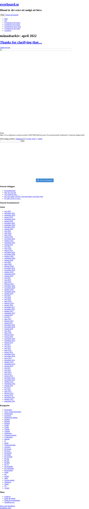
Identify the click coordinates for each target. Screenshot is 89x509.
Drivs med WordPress (7, 506)
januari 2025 (8, 217)
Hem (6, 19)
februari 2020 (9, 266)
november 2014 (9, 356)
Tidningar (19, 139)
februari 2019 (9, 284)
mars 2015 (8, 350)
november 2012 (9, 380)
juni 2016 (7, 331)
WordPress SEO (5, 508)
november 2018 (9, 288)
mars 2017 (8, 319)
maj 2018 (7, 299)
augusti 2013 (8, 366)
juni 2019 (7, 280)
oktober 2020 (8, 256)
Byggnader (8, 410)
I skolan (7, 431)
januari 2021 (8, 250)
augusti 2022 (8, 229)
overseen (7, 447)
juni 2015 (7, 346)
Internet (7, 439)
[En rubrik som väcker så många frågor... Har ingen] (44, 154)
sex (5, 474)
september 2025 (9, 215)
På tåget (7, 463)
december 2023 (9, 223)
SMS (6, 478)
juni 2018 (7, 297)
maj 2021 (7, 246)
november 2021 (9, 239)
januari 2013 (8, 376)
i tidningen (8, 433)
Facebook (7, 416)
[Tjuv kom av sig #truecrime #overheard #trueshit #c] (44, 158)
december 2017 (9, 307)
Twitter (6, 488)
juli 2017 (7, 317)
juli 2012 (7, 387)
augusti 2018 (8, 293)
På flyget (7, 451)
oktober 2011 (8, 399)
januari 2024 (8, 221)
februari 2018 (9, 303)
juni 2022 (7, 231)
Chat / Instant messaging (12, 412)
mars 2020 (8, 264)
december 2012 (9, 378)
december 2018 (9, 286)
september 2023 (9, 225)
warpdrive (7, 30)
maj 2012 (7, 389)
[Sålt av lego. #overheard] (44, 147)
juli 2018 (7, 295)
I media (6, 429)
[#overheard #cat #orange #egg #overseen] (44, 176)
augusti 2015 (8, 342)
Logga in (7, 496)
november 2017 (9, 309)
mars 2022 (8, 235)
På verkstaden (9, 468)
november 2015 (9, 339)
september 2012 (9, 384)
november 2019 (9, 270)
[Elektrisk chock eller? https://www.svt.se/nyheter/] (44, 162)
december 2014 (9, 354)
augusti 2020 (8, 260)
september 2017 (9, 313)
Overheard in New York (12, 27)
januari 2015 (8, 352)
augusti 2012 (8, 386)
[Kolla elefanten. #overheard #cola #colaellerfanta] (44, 167)
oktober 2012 (8, 382)
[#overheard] (44, 144)
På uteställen (8, 466)
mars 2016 (8, 333)
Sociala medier (9, 480)
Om (5, 21)
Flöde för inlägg (9, 498)
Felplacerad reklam (10, 417)
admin (40, 139)
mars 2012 (8, 391)
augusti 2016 (8, 329)
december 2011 (9, 397)
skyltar (6, 476)
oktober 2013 (8, 362)
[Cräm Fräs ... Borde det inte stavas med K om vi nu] (44, 150)
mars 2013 (8, 374)
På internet (8, 453)
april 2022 (7, 233)
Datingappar (8, 414)
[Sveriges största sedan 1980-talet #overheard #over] (44, 173)
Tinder (6, 484)
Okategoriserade (10, 445)
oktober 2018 (8, 290)
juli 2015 (7, 344)
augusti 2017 (8, 315)
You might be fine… (11, 194)
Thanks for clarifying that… (21, 42)
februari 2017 (9, 321)
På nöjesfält (8, 457)
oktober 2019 (8, 272)
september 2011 (9, 401)
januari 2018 (8, 305)
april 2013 (7, 372)
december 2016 (9, 325)
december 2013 (9, 360)
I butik (6, 425)
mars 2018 (8, 301)
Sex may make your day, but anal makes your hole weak (23, 196)
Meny (2, 15)
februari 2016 (9, 335)
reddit (6, 472)
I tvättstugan (8, 437)
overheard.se (9, 4)
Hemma (7, 419)
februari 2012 (9, 393)
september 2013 (9, 364)
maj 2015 (7, 348)
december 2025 (9, 213)
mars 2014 (8, 358)
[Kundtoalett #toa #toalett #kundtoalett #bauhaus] (44, 170)
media (6, 443)
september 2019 (9, 274)
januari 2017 (8, 323)
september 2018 (9, 292)
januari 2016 (8, 337)
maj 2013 (7, 370)
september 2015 (9, 340)
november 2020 (9, 254)
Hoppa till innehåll (12, 15)
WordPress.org (9, 502)
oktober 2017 (8, 311)
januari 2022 (8, 237)
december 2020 (9, 252)
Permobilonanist (9, 191)
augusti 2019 (8, 276)
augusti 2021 (8, 245)
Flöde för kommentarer (12, 500)
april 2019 (7, 282)
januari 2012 (8, 395)
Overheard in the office (12, 28)
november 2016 (9, 327)
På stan (6, 459)
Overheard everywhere (12, 25)
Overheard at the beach (12, 23)
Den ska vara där (10, 193)
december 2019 (9, 268)
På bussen (7, 449)
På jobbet (7, 455)
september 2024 (9, 219)
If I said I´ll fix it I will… (12, 198)
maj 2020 (7, 262)
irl (5, 441)
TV (5, 486)
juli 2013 (7, 368)
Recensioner (8, 470)
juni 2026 (7, 211)
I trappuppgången (10, 435)
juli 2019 (7, 278)
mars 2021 (8, 248)
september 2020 (9, 258)
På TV (6, 464)
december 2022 (9, 227)
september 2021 (9, 243)
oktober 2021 (8, 241)
